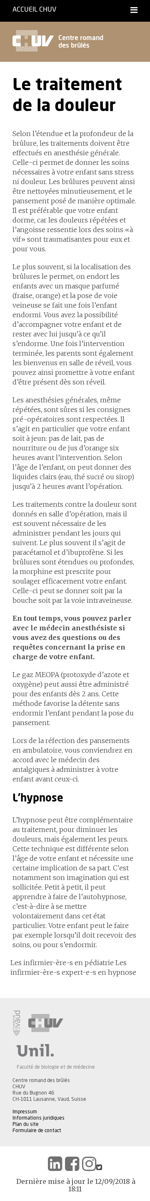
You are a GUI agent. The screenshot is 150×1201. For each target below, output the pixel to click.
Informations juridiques (38, 1117)
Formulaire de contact (36, 1130)
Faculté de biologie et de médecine (56, 1067)
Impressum (24, 1111)
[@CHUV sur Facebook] (72, 1163)
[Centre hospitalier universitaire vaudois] (45, 1023)
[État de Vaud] (16, 1023)
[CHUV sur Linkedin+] (55, 1163)
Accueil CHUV (34, 9)
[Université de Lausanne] (56, 1050)
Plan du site (25, 1124)
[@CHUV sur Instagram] (89, 1163)
